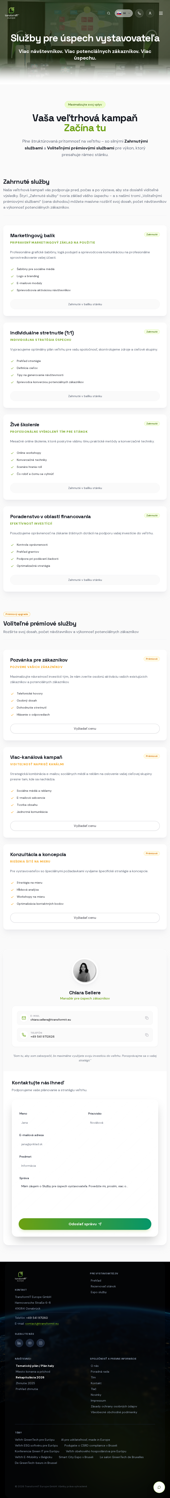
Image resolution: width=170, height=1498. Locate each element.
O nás (95, 1366)
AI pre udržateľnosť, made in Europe (85, 1440)
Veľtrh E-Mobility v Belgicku (33, 1457)
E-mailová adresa (31, 1135)
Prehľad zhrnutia (27, 1389)
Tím (93, 1377)
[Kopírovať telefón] (146, 1035)
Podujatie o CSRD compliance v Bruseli (90, 1445)
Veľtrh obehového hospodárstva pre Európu (96, 1451)
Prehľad (96, 1280)
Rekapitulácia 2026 (30, 1377)
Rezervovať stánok (103, 1286)
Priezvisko (95, 1113)
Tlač (93, 1389)
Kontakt (96, 1383)
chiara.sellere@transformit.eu (50, 1019)
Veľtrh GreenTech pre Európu (35, 1440)
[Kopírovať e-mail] (146, 1018)
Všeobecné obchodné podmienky (114, 1412)
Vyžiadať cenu (85, 728)
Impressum (98, 1400)
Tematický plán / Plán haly (35, 1366)
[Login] (150, 13)
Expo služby (99, 1292)
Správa (24, 1178)
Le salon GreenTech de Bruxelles (122, 1457)
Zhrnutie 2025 (25, 1383)
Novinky (96, 1395)
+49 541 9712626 (42, 1036)
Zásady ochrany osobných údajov (114, 1406)
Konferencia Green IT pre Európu (37, 1451)
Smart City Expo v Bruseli (76, 1457)
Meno (23, 1113)
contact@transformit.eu (42, 1323)
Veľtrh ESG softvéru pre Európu (36, 1445)
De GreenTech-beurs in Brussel (36, 1463)
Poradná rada (100, 1371)
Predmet (25, 1156)
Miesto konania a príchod (33, 1371)
